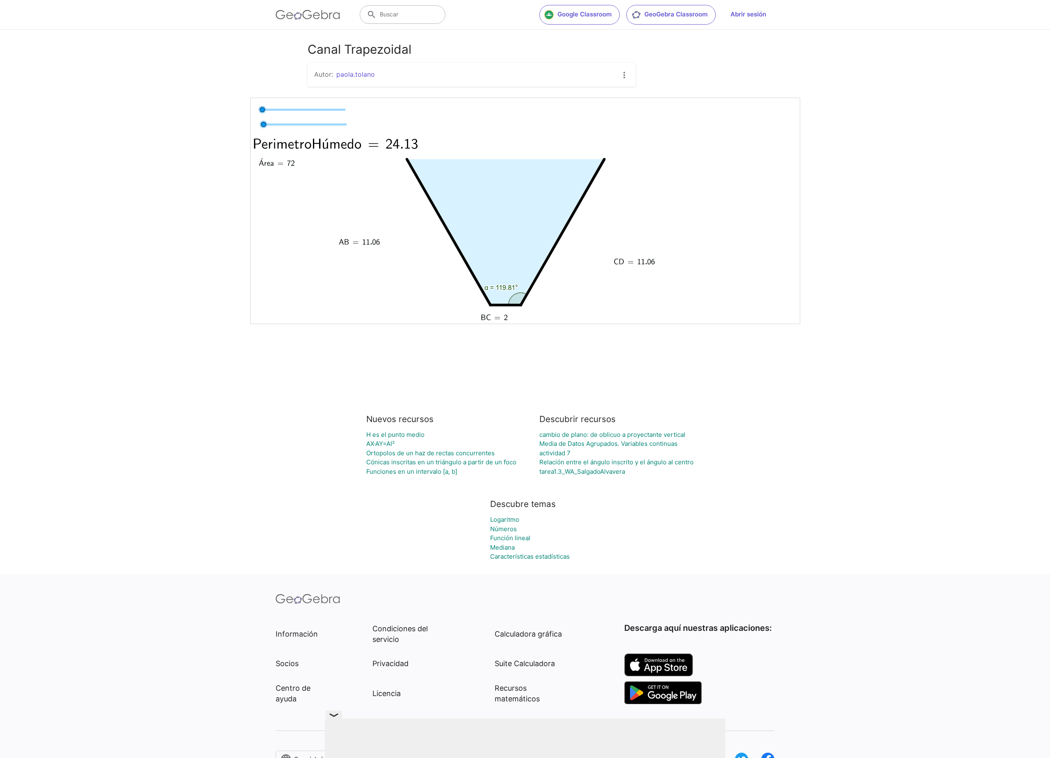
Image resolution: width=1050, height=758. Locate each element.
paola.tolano (355, 74)
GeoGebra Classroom (676, 14)
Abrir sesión (748, 14)
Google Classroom (584, 14)
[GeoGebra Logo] (308, 15)
